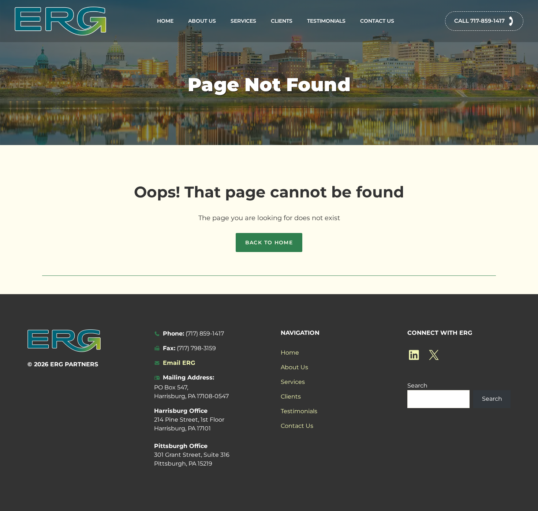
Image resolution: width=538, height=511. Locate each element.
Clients (281, 21)
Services (243, 21)
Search (417, 385)
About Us (202, 21)
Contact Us (377, 21)
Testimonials (326, 21)
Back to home (269, 242)
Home (165, 21)
